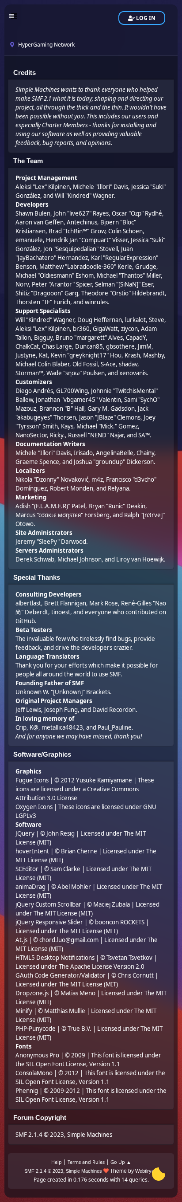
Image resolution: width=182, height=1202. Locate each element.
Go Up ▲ (120, 1162)
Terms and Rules (86, 1162)
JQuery (24, 833)
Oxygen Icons (34, 807)
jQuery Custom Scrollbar (48, 904)
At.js (21, 940)
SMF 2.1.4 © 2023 (39, 1135)
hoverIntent (32, 851)
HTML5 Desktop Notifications (55, 958)
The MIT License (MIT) (63, 913)
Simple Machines (89, 1135)
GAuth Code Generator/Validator (60, 975)
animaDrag (30, 887)
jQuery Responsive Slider (49, 922)
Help (56, 1162)
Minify (23, 1011)
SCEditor (26, 869)
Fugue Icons (32, 780)
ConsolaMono (34, 1073)
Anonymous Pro (37, 1055)
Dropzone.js (32, 993)
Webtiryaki (146, 1171)
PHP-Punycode (35, 1029)
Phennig (26, 1091)
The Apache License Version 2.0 (101, 966)
